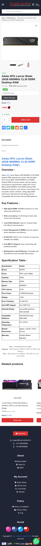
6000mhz (22, 353)
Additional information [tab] (10, 145)
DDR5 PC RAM (25, 349)
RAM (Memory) (11, 18)
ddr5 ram (32, 353)
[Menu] (5, 4)
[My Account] (33, 4)
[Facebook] (14, 529)
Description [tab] (6, 140)
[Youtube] (26, 529)
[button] (36, 25)
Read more (18, 420)
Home (3, 18)
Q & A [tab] (4, 151)
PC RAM (33, 349)
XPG (8, 103)
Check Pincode (9, 98)
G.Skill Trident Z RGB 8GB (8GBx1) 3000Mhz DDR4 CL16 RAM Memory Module (15, 405)
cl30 (27, 353)
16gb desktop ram (13, 353)
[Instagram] (8, 529)
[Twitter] (20, 529)
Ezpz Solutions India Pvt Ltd (22, 536)
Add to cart (25, 120)
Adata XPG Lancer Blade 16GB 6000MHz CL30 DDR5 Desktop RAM (18, 161)
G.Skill (9, 415)
